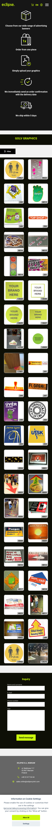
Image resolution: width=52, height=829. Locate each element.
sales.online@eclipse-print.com (28, 782)
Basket (32, 5)
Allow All (26, 817)
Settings (26, 824)
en (37, 5)
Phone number (12, 701)
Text (8, 709)
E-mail (9, 693)
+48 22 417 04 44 (27, 777)
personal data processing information (20, 808)
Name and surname (14, 684)
